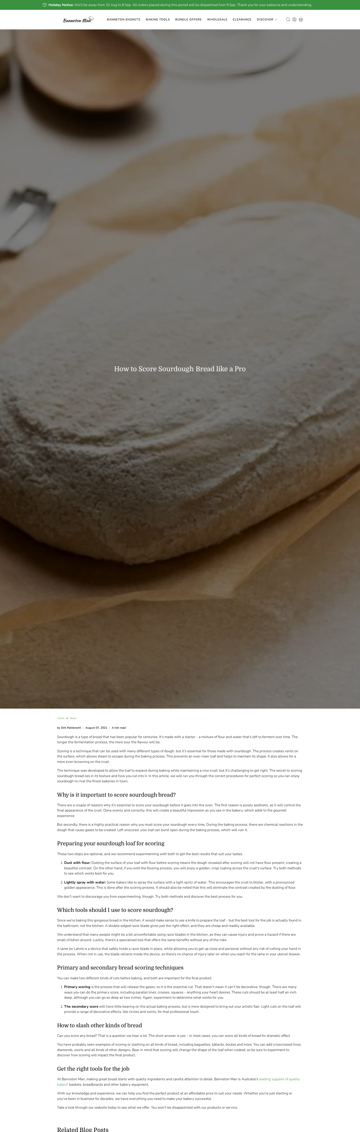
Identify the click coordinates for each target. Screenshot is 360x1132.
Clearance (242, 19)
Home (60, 718)
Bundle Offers (188, 19)
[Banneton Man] (78, 19)
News (73, 718)
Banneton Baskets (123, 19)
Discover (265, 19)
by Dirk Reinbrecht (69, 728)
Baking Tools (158, 19)
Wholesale (217, 19)
